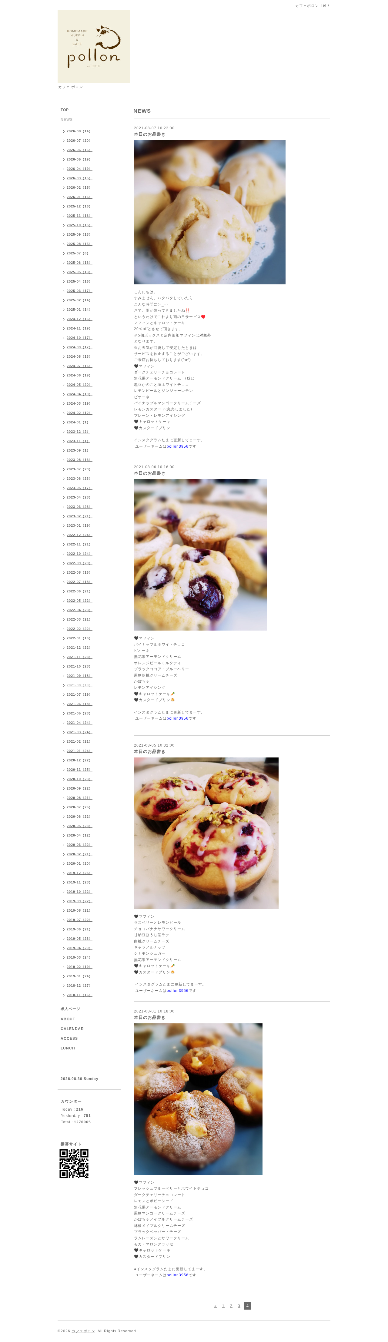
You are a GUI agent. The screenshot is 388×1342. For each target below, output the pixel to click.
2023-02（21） (79, 516)
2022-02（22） (79, 629)
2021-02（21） (79, 741)
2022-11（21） (79, 544)
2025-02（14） (79, 300)
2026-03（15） (79, 178)
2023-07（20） (79, 469)
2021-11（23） (79, 657)
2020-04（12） (79, 835)
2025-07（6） (78, 253)
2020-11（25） (79, 769)
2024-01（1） (78, 422)
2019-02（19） (79, 967)
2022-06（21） (79, 591)
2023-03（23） (79, 507)
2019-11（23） (79, 882)
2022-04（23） (79, 610)
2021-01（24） (79, 751)
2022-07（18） (79, 582)
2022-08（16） (79, 572)
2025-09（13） (79, 234)
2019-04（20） (79, 948)
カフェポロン (83, 1331)
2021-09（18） (79, 676)
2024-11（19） (79, 328)
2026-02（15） (79, 187)
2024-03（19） (79, 403)
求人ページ (70, 1009)
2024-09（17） (79, 347)
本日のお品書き (150, 134)
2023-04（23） (79, 497)
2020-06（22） (79, 816)
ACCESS (69, 1038)
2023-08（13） (79, 460)
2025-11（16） (79, 215)
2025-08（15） (79, 244)
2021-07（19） (79, 694)
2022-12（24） (79, 535)
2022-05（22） (79, 600)
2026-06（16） (79, 150)
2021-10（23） (79, 666)
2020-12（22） (79, 760)
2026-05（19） (79, 159)
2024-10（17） (79, 338)
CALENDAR (72, 1029)
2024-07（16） (79, 366)
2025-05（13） (79, 272)
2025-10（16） (79, 225)
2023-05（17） (79, 488)
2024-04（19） (79, 394)
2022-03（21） (79, 619)
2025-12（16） (79, 206)
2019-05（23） (79, 938)
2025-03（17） (79, 291)
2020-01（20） (79, 863)
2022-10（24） (79, 553)
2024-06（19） (79, 375)
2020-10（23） (79, 779)
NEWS (67, 120)
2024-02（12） (79, 413)
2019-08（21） (79, 910)
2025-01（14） (79, 309)
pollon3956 (178, 446)
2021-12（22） (79, 647)
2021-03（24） (79, 732)
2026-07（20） (79, 140)
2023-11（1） (78, 441)
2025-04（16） (79, 281)
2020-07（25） (79, 807)
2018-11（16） (79, 995)
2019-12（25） (79, 873)
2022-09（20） (79, 563)
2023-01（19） (79, 525)
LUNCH (68, 1048)
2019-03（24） (79, 957)
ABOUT (68, 1019)
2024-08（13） (79, 356)
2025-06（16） (79, 262)
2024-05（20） (79, 384)
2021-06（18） (79, 704)
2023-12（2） (78, 431)
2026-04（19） (79, 169)
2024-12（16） (79, 319)
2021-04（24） (79, 722)
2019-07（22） (79, 920)
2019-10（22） (79, 891)
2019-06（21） (79, 929)
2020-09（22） (79, 788)
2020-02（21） (79, 854)
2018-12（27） (79, 985)
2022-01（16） (79, 638)
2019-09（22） (79, 901)
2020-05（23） (79, 826)
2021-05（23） (79, 713)
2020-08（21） (79, 798)
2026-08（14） (79, 131)
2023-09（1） (78, 450)
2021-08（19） (79, 685)
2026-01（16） (79, 197)
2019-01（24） (79, 976)
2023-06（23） (79, 478)
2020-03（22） (79, 845)
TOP (65, 110)
